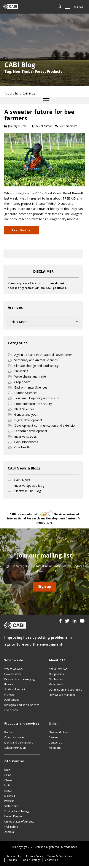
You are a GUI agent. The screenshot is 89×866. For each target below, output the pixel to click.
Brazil (7, 770)
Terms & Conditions (59, 856)
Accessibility (14, 856)
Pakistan (9, 801)
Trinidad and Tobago (17, 811)
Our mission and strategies (65, 689)
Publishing (21, 371)
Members (54, 748)
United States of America (19, 821)
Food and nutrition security (33, 404)
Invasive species (25, 436)
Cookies (12, 860)
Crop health (22, 382)
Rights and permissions (18, 742)
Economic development (30, 431)
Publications (11, 700)
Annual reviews (58, 669)
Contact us (55, 742)
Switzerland (11, 806)
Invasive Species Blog (29, 485)
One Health (22, 447)
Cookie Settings (30, 860)
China (7, 775)
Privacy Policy (34, 856)
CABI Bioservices (26, 442)
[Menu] (46, 100)
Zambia (9, 832)
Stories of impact (14, 689)
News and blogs (58, 732)
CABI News (22, 480)
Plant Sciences (24, 409)
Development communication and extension (45, 425)
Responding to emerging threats (19, 681)
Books (8, 732)
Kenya (8, 790)
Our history (56, 679)
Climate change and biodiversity (36, 366)
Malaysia (9, 796)
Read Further (22, 230)
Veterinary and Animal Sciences (36, 360)
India (7, 785)
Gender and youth (26, 414)
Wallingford (11, 827)
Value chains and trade (30, 376)
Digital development (28, 420)
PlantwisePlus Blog (27, 491)
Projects (9, 694)
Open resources (14, 737)
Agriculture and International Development (44, 355)
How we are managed (62, 695)
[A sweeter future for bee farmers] (44, 159)
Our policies (56, 674)
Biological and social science (21, 705)
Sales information (15, 748)
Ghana (8, 780)
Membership (56, 684)
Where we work (13, 669)
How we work (12, 674)
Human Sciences (25, 393)
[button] (60, 621)
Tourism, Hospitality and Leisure (36, 398)
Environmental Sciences (30, 387)
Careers (54, 737)
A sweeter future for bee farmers (39, 115)
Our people (11, 710)
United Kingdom (14, 816)
